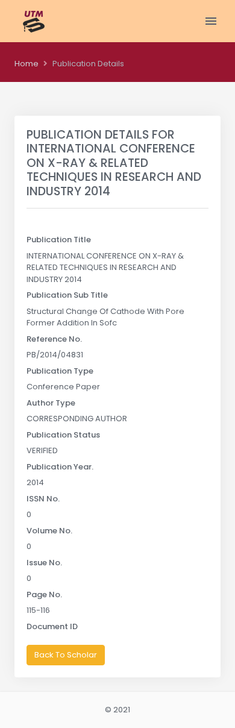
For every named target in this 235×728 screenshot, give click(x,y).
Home (26, 63)
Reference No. (54, 339)
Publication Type (60, 371)
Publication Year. (60, 466)
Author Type (51, 403)
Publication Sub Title (67, 295)
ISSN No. (43, 498)
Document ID (52, 626)
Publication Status (63, 435)
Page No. (44, 594)
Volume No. (49, 530)
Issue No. (44, 562)
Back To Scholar (65, 655)
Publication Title (59, 239)
